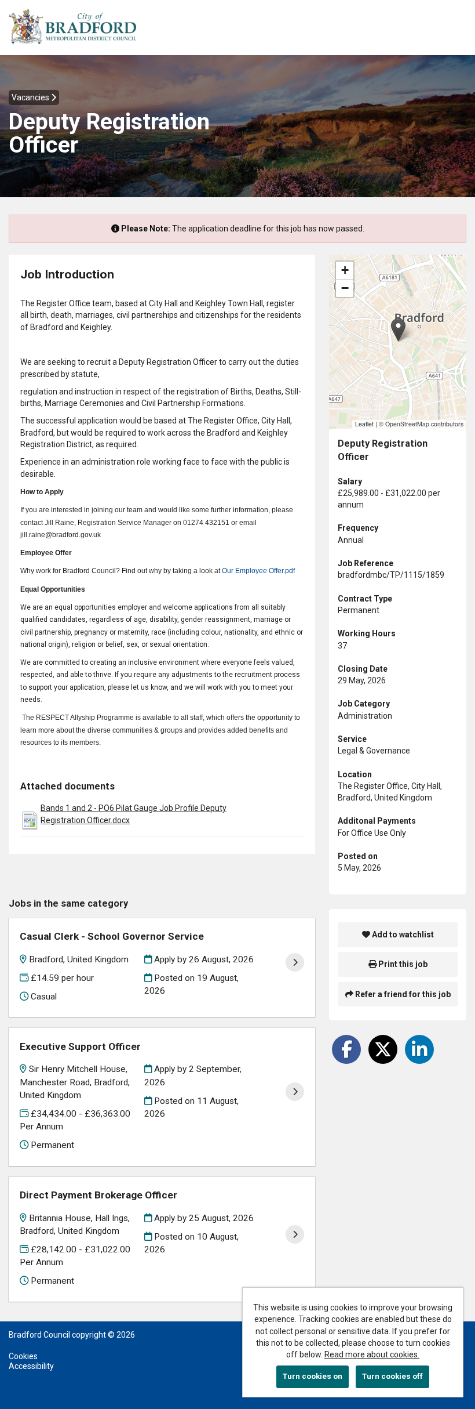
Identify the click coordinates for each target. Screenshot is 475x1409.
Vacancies (31, 97)
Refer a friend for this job (402, 994)
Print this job (402, 964)
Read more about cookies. (371, 1354)
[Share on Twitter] (382, 1049)
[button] (398, 330)
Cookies (23, 1356)
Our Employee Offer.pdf (258, 571)
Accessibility (31, 1366)
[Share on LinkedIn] (419, 1049)
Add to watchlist (402, 934)
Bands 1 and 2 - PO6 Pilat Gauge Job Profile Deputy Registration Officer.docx (133, 813)
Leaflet (364, 423)
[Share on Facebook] (346, 1049)
